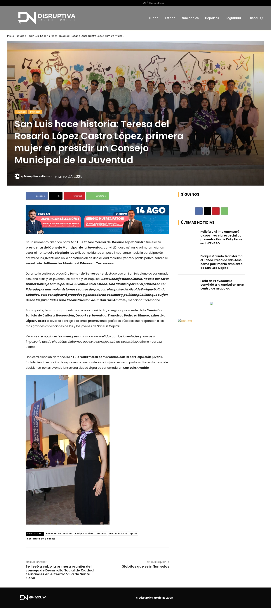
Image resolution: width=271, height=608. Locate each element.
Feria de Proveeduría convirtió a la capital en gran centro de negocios (222, 285)
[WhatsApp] (224, 211)
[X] (21, 3)
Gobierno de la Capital (123, 533)
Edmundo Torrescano (59, 533)
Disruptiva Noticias (37, 176)
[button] (256, 18)
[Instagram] (15, 3)
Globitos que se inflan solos (145, 566)
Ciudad (21, 35)
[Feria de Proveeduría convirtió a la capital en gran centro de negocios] (188, 286)
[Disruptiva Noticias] (18, 176)
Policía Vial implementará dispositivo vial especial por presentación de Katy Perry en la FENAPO (221, 237)
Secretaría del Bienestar (41, 538)
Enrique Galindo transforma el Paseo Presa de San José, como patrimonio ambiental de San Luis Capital (221, 262)
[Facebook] (9, 3)
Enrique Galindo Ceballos (90, 533)
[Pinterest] (216, 211)
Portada (35, 112)
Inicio (10, 35)
